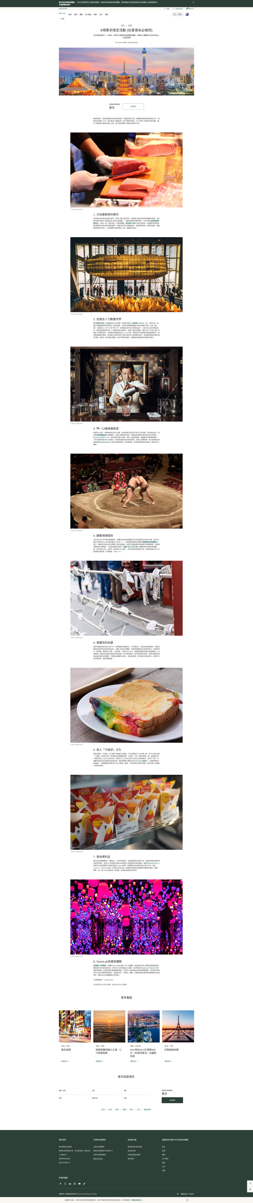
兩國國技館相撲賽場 (150, 542)
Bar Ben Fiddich (99, 437)
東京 (103, 323)
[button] (187, 1200)
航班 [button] (70, 14)
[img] (193, 2)
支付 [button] (100, 14)
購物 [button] (81, 14)
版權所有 (61, 1194)
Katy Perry (154, 863)
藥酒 (102, 435)
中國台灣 (183, 1194)
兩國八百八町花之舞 (130, 547)
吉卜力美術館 (133, 323)
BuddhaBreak (105, 442)
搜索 (168, 9)
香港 (98, 323)
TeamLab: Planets (148, 968)
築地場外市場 (131, 223)
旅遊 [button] (75, 14)
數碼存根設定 (98, 1159)
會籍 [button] (106, 14)
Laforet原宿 (142, 761)
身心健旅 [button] (88, 14)
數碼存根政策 (136, 1200)
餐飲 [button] (95, 14)
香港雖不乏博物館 (99, 965)
